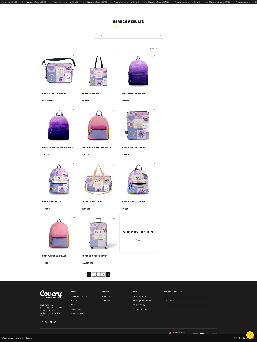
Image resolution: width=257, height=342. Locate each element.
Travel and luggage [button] (107, 8)
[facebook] (46, 321)
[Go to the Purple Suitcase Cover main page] (98, 233)
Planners (142, 8)
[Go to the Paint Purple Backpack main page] (138, 71)
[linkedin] (50, 321)
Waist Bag (90, 8)
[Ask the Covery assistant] (250, 335)
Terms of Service (140, 309)
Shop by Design (166, 8)
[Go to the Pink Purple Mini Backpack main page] (98, 125)
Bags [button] (70, 8)
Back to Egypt (241, 338)
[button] (202, 8)
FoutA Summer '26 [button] (127, 8)
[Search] (160, 35)
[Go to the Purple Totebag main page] (98, 71)
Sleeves (74, 300)
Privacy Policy (139, 304)
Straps (153, 8)
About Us (106, 296)
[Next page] (108, 274)
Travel (73, 304)
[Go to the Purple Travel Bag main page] (98, 179)
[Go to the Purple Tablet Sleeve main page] (138, 125)
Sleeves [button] (78, 8)
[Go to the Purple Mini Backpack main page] (138, 179)
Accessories (76, 309)
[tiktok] (54, 321)
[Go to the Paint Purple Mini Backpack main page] (59, 125)
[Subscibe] (211, 300)
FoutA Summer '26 (79, 296)
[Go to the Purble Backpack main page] (59, 179)
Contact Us (107, 300)
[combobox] (125, 35)
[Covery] (47, 8)
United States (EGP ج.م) (179, 333)
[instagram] (42, 321)
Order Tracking (139, 296)
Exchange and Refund (142, 300)
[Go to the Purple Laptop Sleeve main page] (59, 71)
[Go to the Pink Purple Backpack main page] (59, 233)
